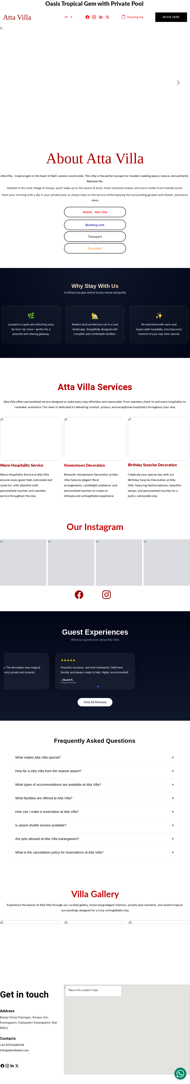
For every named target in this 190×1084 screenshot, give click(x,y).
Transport (95, 236)
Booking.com (95, 225)
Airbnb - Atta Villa (95, 212)
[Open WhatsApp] (180, 1074)
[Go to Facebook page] (89, 17)
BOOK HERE (171, 17)
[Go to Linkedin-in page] (102, 17)
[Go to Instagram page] (95, 17)
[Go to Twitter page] (107, 17)
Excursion (95, 248)
